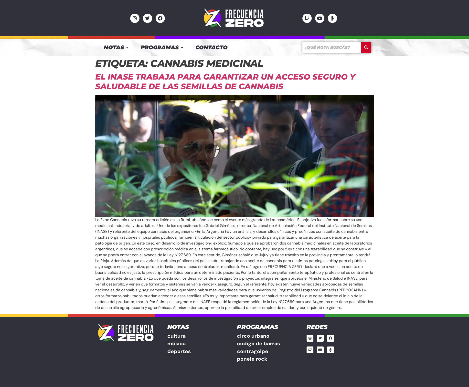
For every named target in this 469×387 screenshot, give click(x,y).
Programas (160, 47)
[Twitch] (307, 18)
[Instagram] (134, 18)
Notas (114, 47)
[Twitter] (147, 18)
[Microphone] (332, 18)
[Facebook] (160, 18)
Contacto (211, 47)
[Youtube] (319, 18)
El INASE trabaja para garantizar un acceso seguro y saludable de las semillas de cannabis (225, 81)
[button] (116, 47)
